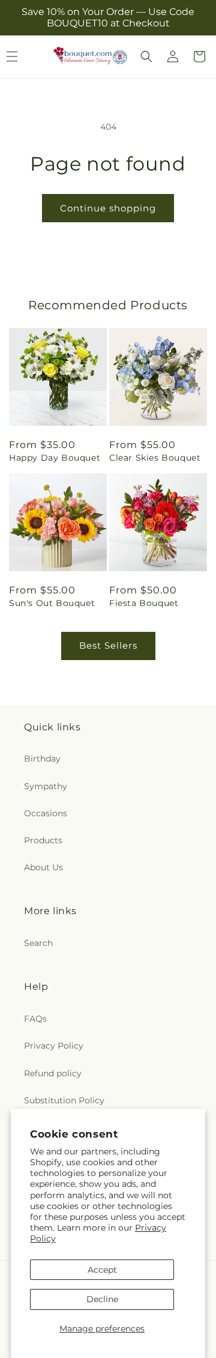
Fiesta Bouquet (143, 603)
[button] (146, 56)
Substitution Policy (64, 1100)
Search (38, 943)
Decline (102, 1299)
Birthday (42, 758)
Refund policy (53, 1073)
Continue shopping (108, 208)
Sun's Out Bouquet (52, 603)
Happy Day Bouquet (54, 457)
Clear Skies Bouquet (154, 457)
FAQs (35, 1018)
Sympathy (45, 786)
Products (43, 840)
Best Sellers (108, 645)
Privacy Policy (53, 1045)
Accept (102, 1269)
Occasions (45, 813)
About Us (43, 867)
